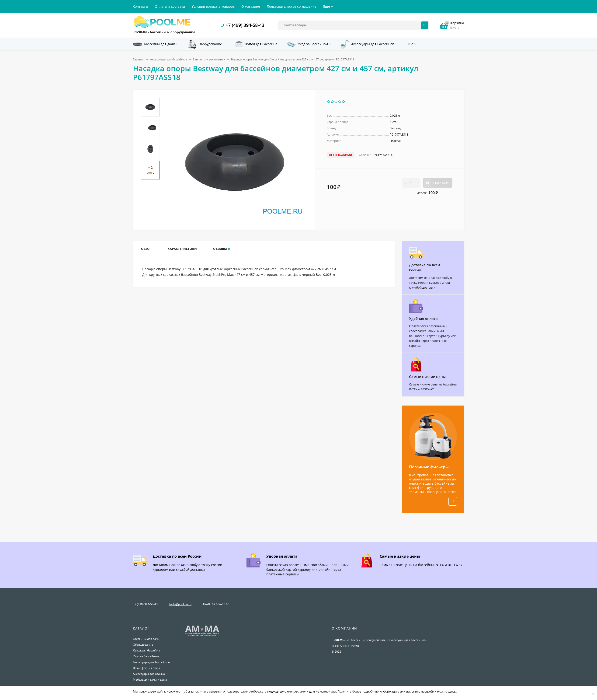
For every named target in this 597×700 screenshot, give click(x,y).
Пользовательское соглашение (291, 6)
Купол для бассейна (146, 650)
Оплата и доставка (170, 6)
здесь (452, 691)
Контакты (140, 6)
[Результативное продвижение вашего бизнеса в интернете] (202, 636)
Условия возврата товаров (213, 6)
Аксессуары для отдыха (149, 674)
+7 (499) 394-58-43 (245, 25)
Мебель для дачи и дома (150, 680)
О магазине (250, 6)
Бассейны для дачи (146, 639)
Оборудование (143, 645)
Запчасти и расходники (209, 59)
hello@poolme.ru (180, 604)
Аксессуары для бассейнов (168, 59)
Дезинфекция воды (146, 668)
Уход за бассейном (146, 656)
